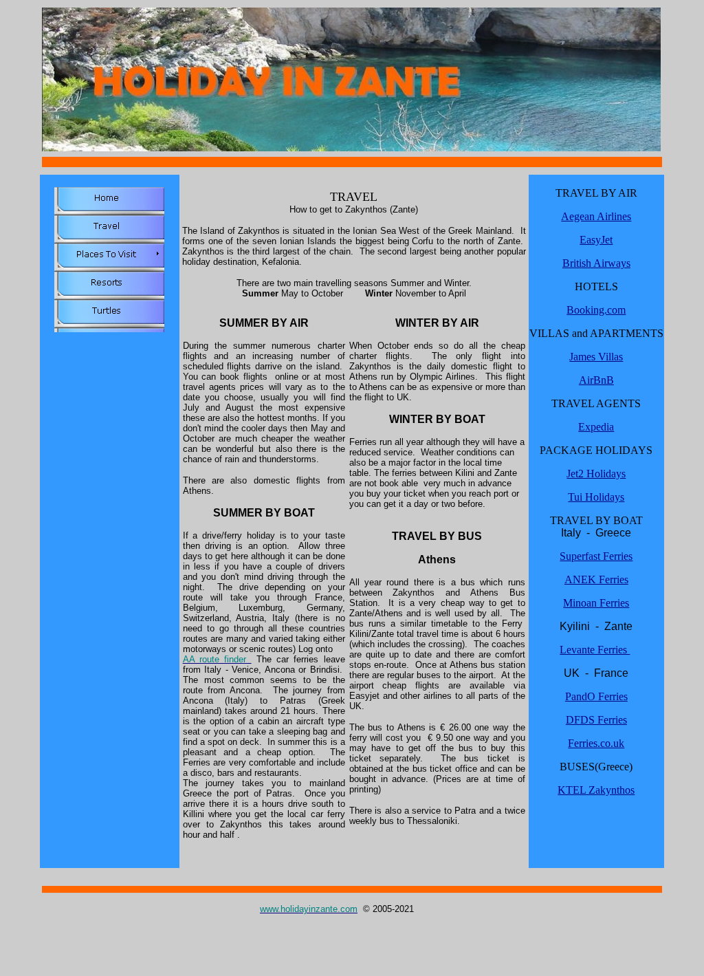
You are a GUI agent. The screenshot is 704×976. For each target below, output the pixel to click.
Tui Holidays (596, 497)
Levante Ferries (595, 649)
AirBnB (596, 380)
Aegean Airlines (596, 216)
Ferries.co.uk (596, 743)
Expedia (596, 427)
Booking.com (596, 310)
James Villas (596, 356)
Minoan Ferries (596, 603)
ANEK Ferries (596, 579)
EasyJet (596, 240)
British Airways (596, 263)
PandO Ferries (596, 696)
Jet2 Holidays (596, 473)
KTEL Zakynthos (596, 790)
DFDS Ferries (596, 720)
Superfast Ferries (596, 556)
